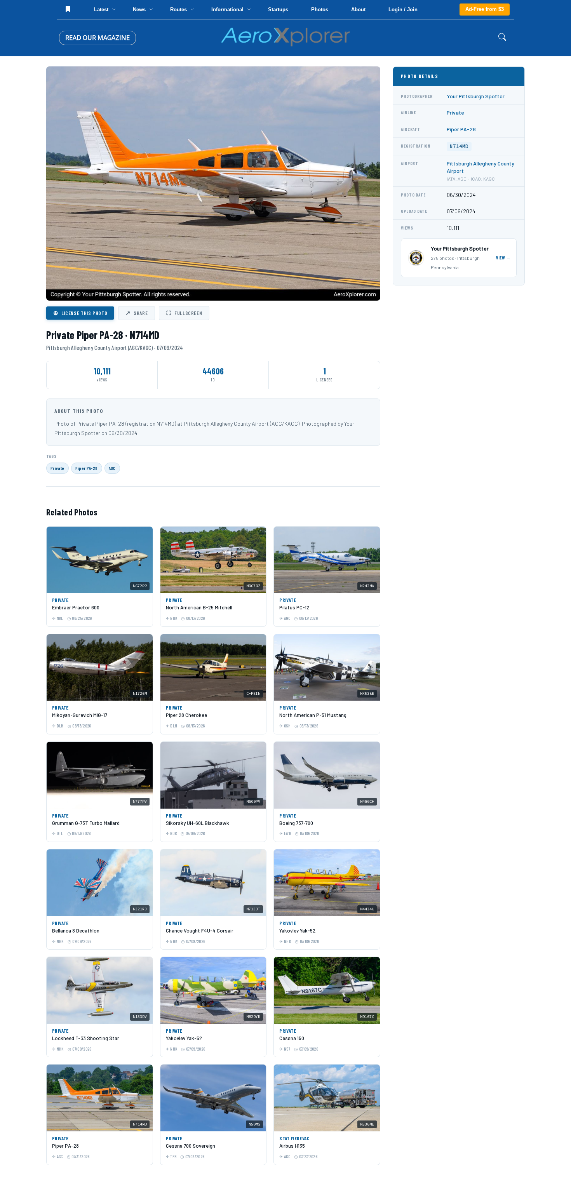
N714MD (459, 146)
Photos (319, 9)
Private (57, 468)
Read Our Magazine (97, 37)
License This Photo (80, 312)
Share (136, 312)
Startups (278, 9)
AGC (112, 468)
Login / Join (403, 9)
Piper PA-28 (86, 468)
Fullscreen (184, 312)
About (358, 9)
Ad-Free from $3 (484, 9)
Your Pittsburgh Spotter (476, 96)
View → (503, 257)
